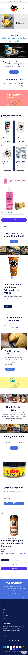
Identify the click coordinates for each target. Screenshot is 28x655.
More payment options (14, 223)
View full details (4, 226)
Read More (6, 301)
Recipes (4, 609)
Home (4, 603)
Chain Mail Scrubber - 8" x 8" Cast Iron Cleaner (20, 162)
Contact (4, 618)
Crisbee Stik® (19, 136)
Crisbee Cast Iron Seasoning (12, 651)
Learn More (10, 369)
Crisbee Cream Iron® (7, 136)
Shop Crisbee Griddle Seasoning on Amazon (11, 503)
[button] (1, 8)
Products (5, 606)
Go (14, 241)
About (4, 612)
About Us (14, 447)
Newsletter (5, 615)
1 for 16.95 (5, 559)
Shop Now (14, 71)
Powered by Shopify (20, 651)
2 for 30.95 (13, 559)
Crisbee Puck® (5, 161)
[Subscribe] (23, 597)
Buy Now (8, 306)
